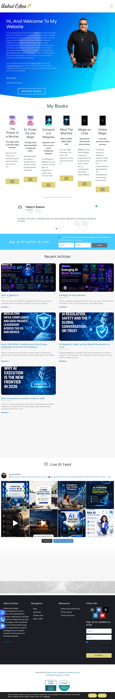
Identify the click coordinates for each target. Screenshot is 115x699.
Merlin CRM (38, 619)
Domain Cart (38, 615)
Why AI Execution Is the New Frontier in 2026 (23, 398)
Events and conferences (70, 609)
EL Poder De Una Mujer (30, 133)
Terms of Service (67, 615)
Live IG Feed (60, 464)
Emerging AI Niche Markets (72, 295)
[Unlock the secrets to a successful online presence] (43, 495)
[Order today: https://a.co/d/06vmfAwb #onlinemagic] (43, 523)
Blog (35, 609)
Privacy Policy (66, 612)
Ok (92, 695)
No (102, 695)
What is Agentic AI (10, 295)
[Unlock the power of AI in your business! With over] (15, 495)
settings (47, 696)
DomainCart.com (73, 672)
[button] (16, 214)
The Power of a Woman (12, 132)
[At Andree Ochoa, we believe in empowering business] (72, 495)
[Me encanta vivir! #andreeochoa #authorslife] (15, 523)
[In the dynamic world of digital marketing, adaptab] (100, 495)
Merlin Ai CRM (63, 675)
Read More (7, 642)
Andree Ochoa (51, 672)
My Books (37, 612)
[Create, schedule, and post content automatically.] (100, 523)
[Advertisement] (57, 436)
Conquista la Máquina (48, 133)
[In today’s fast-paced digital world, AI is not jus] (72, 523)
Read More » (5, 307)
